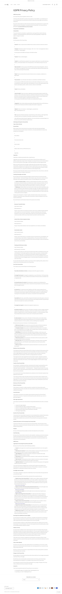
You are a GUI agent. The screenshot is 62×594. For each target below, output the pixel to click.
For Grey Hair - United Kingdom (10, 591)
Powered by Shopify (16, 591)
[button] (52, 4)
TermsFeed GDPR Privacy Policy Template (25, 26)
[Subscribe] (39, 580)
